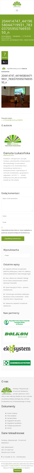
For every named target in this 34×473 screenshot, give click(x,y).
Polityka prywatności (14, 426)
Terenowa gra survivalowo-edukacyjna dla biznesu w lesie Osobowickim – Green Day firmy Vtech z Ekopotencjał (16, 296)
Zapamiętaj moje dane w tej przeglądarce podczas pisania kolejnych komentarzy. (16, 231)
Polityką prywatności (15, 466)
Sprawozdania (12, 418)
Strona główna (6, 36)
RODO (9, 428)
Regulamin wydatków (14, 423)
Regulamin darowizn (14, 421)
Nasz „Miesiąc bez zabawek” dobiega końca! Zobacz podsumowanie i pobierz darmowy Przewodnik (15, 280)
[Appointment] (17, 4)
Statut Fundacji (12, 413)
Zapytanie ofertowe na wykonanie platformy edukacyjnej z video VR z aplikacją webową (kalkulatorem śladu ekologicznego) (17, 271)
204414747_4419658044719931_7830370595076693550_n (16, 79)
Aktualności (16, 36)
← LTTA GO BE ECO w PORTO (12, 120)
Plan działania (11, 416)
